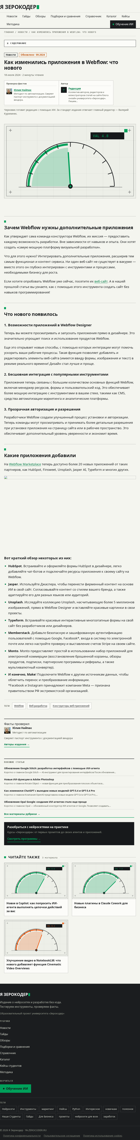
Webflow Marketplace (25, 464)
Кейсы (126, 16)
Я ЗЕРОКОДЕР (18, 6)
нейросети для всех (86, 1116)
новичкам (111, 1109)
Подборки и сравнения (65, 16)
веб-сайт (101, 281)
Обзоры (41, 16)
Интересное (93, 1109)
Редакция (74, 88)
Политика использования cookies (102, 1135)
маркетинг (48, 1109)
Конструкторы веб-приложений (71, 705)
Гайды (26, 16)
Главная (9, 32)
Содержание (18, 43)
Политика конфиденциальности (22, 1135)
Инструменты (28, 1109)
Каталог (112, 16)
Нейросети (8, 1109)
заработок (109, 1116)
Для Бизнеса (46, 1116)
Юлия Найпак (22, 90)
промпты (64, 1116)
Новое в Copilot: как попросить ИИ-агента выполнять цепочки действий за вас (34, 907)
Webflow (19, 705)
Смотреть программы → (24, 838)
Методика (13, 24)
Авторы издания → (17, 744)
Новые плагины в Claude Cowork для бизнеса (101, 905)
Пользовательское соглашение (62, 1135)
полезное (127, 1109)
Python (76, 1109)
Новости (12, 16)
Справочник (93, 16)
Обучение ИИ (124, 24)
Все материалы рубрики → (22, 814)
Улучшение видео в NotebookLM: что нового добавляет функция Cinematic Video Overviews (33, 964)
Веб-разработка (38, 705)
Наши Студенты (11, 1116)
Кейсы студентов (11, 1065)
